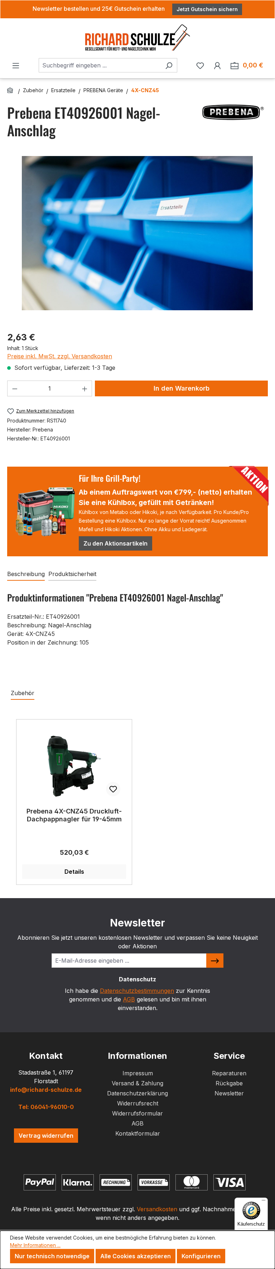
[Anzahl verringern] (14, 388)
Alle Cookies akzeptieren (135, 1256)
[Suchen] (168, 65)
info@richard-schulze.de (46, 1089)
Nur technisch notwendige (52, 1256)
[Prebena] (232, 112)
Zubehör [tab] (22, 693)
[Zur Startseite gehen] (137, 37)
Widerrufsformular (137, 1113)
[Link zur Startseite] (11, 90)
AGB (129, 999)
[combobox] (100, 65)
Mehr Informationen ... (35, 1245)
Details (74, 871)
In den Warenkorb (181, 388)
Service (229, 1056)
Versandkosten (157, 1209)
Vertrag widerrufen (46, 1135)
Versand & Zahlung (137, 1083)
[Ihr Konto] (217, 65)
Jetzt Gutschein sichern (207, 9)
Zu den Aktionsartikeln (115, 543)
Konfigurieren (201, 1256)
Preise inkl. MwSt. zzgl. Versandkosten (59, 356)
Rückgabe (229, 1083)
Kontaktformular (137, 1133)
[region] (137, 240)
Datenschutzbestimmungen (137, 990)
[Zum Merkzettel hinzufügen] (113, 789)
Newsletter (229, 1093)
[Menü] (15, 65)
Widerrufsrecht (137, 1103)
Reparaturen (229, 1073)
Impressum (137, 1073)
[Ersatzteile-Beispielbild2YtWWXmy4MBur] (137, 233)
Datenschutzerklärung (137, 1093)
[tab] (26, 574)
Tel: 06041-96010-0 (46, 1106)
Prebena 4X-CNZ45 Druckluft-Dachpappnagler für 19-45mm (74, 815)
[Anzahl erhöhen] (84, 388)
